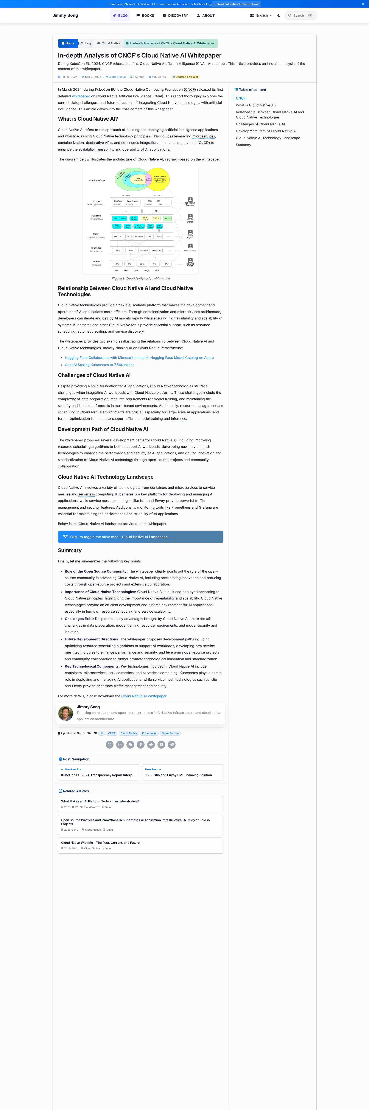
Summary (243, 145)
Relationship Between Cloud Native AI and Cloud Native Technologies (270, 114)
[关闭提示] (363, 3)
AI (101, 733)
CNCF (111, 733)
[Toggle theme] (279, 15)
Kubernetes (149, 733)
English (262, 15)
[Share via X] (110, 745)
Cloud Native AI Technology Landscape (268, 138)
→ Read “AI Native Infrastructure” (236, 4)
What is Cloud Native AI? (256, 105)
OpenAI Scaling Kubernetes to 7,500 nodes (99, 365)
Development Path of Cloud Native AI (266, 131)
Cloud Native (117, 77)
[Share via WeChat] (130, 745)
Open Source (170, 733)
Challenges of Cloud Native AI (260, 124)
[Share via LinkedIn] (120, 745)
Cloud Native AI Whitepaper (143, 696)
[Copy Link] (172, 745)
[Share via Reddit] (151, 745)
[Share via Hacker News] (161, 745)
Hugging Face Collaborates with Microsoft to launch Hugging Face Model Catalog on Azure (139, 357)
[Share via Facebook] (141, 745)
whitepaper (81, 96)
